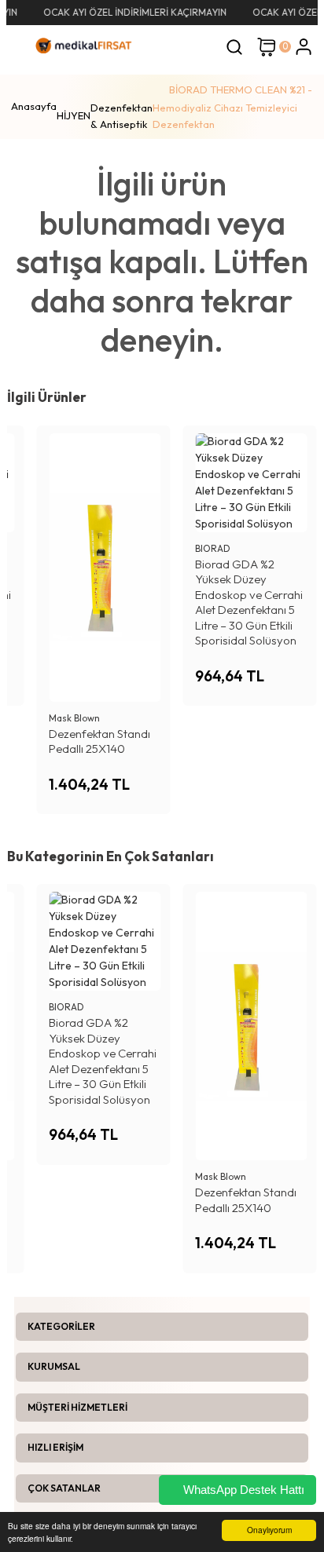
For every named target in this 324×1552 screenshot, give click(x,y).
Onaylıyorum (269, 1530)
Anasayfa (34, 106)
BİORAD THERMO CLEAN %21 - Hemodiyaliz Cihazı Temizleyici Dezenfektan (232, 106)
